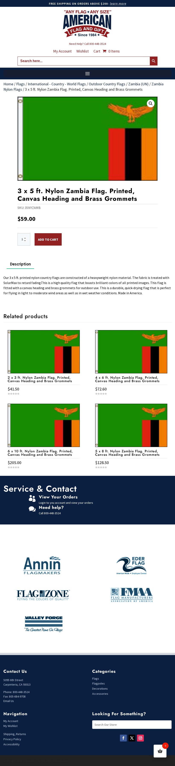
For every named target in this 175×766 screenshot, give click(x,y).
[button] (151, 103)
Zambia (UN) (138, 84)
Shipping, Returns (14, 734)
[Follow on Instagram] (140, 738)
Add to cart (48, 239)
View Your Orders (58, 497)
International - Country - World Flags (57, 84)
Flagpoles (98, 683)
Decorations (100, 688)
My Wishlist (10, 726)
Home (8, 84)
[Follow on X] (131, 738)
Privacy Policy (12, 739)
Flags (20, 84)
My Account (62, 52)
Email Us (8, 701)
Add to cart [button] (43, 475)
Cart (96, 52)
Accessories (100, 694)
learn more (118, 3)
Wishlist (82, 52)
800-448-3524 (97, 44)
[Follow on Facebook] (123, 738)
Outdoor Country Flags (107, 84)
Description (20, 263)
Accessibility (11, 744)
